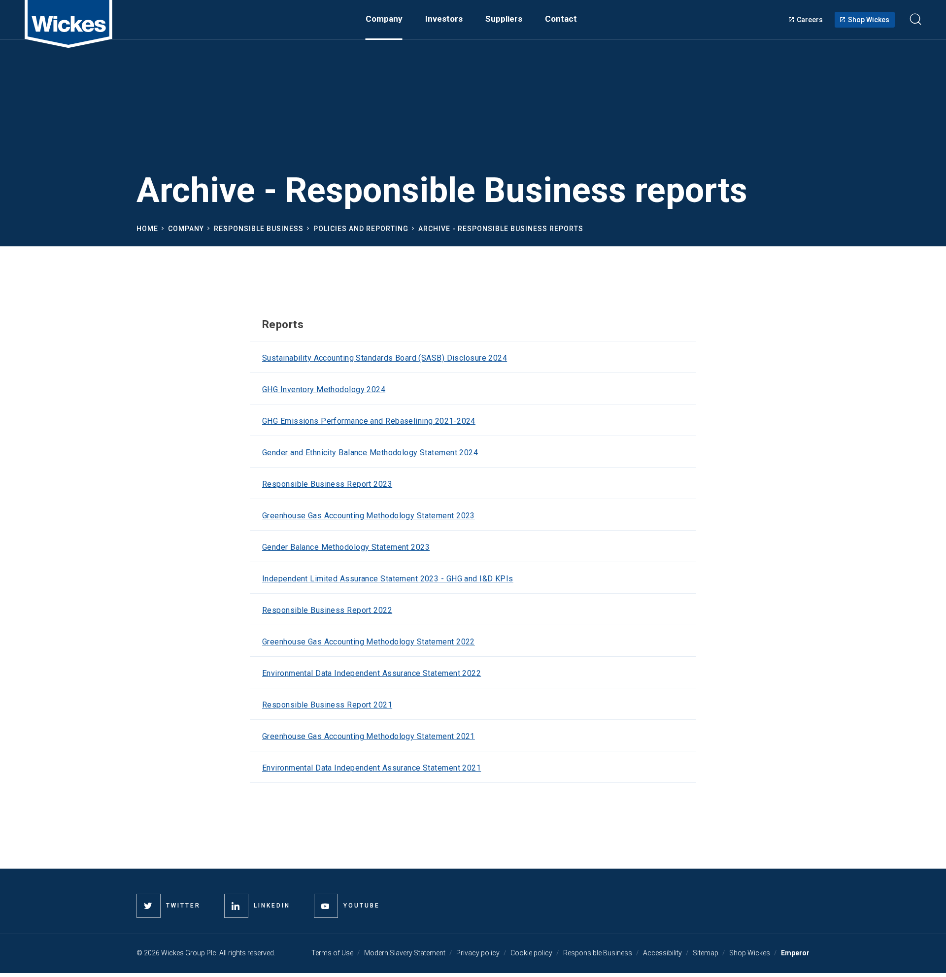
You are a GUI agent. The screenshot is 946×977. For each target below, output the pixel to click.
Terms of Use (332, 953)
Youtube (361, 905)
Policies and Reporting (360, 229)
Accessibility (662, 953)
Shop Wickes (868, 20)
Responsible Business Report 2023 (327, 484)
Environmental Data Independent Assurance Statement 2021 (371, 768)
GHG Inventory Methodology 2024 (323, 389)
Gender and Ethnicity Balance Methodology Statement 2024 (370, 452)
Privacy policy (478, 953)
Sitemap (705, 953)
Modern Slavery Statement (404, 953)
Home (147, 229)
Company (186, 229)
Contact (561, 19)
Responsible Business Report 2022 (327, 610)
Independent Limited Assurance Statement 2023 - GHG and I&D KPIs (387, 578)
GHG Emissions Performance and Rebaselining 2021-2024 (368, 421)
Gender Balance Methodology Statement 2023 (346, 547)
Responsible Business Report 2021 (327, 704)
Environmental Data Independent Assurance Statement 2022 (371, 673)
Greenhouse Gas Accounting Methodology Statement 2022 (368, 641)
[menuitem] (384, 19)
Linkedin (272, 905)
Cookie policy (531, 953)
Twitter (183, 905)
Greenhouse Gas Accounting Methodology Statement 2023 (368, 515)
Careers (810, 20)
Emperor (795, 953)
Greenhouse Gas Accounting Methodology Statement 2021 (368, 736)
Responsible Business (259, 229)
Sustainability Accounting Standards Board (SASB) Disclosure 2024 (384, 358)
